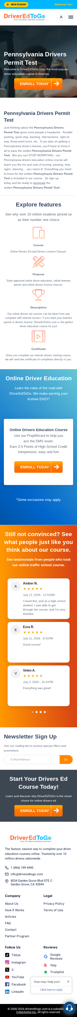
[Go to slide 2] (37, 712)
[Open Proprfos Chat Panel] (69, 1008)
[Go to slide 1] (32, 712)
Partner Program (17, 936)
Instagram (18, 962)
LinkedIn (17, 992)
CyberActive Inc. (26, 1012)
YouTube (17, 977)
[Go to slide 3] (41, 712)
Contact (10, 930)
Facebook (18, 984)
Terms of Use (53, 910)
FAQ (8, 923)
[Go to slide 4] (45, 712)
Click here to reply (51, 989)
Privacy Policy (54, 904)
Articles (10, 917)
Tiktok (16, 955)
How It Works (14, 910)
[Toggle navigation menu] (71, 17)
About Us (11, 904)
